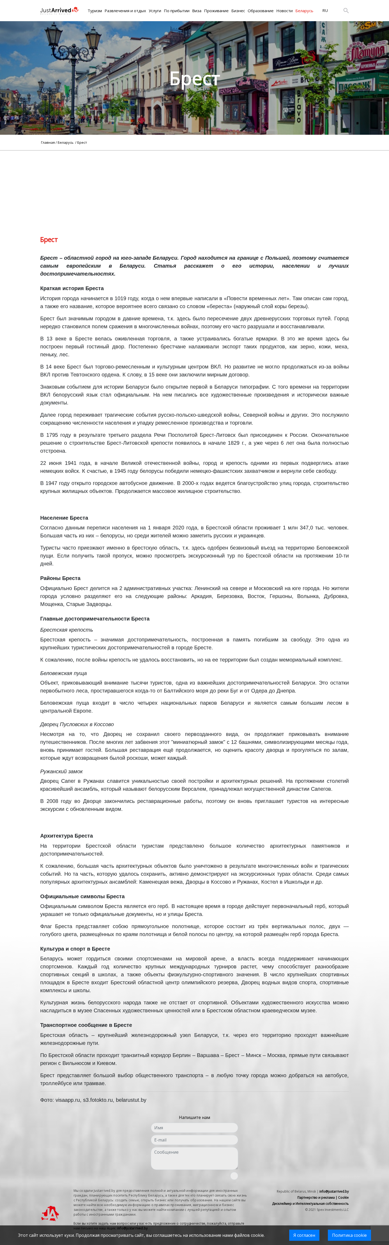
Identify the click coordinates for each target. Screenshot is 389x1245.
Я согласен (304, 1235)
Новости (284, 10)
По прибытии (176, 10)
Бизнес (238, 10)
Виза (196, 10)
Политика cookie (349, 1235)
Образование (261, 10)
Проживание (216, 10)
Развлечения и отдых (125, 10)
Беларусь (304, 10)
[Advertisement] (194, 188)
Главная (48, 142)
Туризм (95, 10)
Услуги (155, 10)
